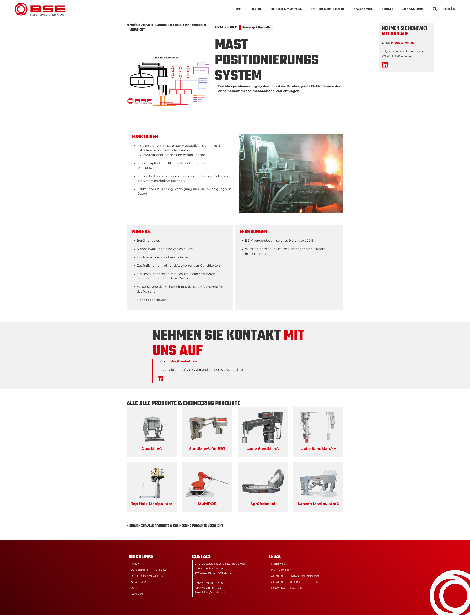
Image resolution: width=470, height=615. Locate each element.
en (444, 9)
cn (454, 9)
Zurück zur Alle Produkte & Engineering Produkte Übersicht (168, 27)
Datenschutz (281, 570)
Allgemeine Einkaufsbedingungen (297, 576)
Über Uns (256, 9)
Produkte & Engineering (286, 9)
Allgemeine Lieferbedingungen (294, 582)
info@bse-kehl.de (183, 361)
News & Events (363, 9)
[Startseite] (40, 5)
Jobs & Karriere (412, 9)
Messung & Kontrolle (256, 27)
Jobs (134, 587)
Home (237, 9)
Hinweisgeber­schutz (287, 587)
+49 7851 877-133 (210, 587)
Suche (434, 9)
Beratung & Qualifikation (328, 9)
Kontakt (387, 9)
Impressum (279, 564)
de (449, 9)
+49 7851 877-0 (213, 583)
